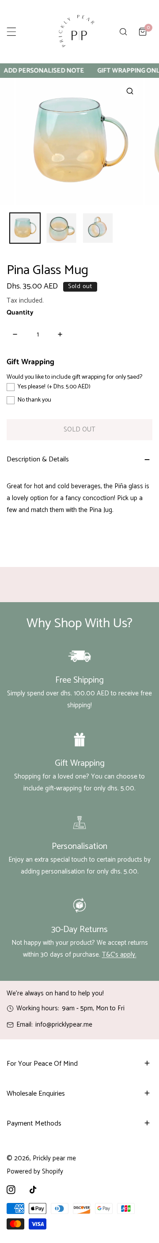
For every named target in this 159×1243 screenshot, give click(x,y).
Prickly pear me (54, 1158)
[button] (142, 31)
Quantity (20, 312)
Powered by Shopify (35, 1171)
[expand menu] (11, 31)
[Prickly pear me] (76, 31)
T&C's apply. (119, 954)
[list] (79, 141)
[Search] (123, 31)
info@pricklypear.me (63, 1024)
